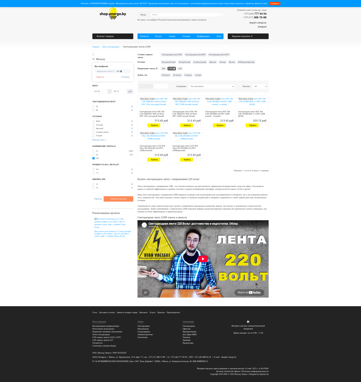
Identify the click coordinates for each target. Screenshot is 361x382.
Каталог (105, 36)
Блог (219, 36)
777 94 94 (255, 13)
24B (163, 68)
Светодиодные (143, 326)
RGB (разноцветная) (246, 62)
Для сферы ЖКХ (190, 334)
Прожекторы (188, 343)
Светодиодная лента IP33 (219, 55)
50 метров (166, 75)
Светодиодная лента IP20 (172, 55)
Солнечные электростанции (104, 346)
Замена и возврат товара (127, 312)
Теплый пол (97, 343)
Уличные (186, 337)
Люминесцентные (145, 334)
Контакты (143, 312)
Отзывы (186, 36)
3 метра (198, 75)
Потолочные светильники (103, 329)
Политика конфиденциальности (255, 371)
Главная (95, 47)
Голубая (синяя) (199, 62)
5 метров (188, 75)
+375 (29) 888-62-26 (202, 357)
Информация (202, 36)
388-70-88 (255, 17)
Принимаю (275, 4)
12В (180, 68)
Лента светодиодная (110, 47)
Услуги (158, 36)
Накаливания (143, 329)
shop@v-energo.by (228, 357)
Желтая (232, 62)
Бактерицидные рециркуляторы (105, 326)
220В (170, 68)
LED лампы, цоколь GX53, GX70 (106, 337)
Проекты (144, 36)
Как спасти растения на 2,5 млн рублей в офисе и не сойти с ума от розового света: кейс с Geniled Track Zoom (112, 233)
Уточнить (125, 77)
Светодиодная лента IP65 (195, 55)
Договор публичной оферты (228, 371)
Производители (173, 312)
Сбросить (100, 77)
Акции (172, 36)
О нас (94, 312)
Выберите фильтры (118, 199)
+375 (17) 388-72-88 (156, 357)
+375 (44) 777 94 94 (178, 357)
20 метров (177, 75)
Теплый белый (184, 62)
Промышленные (189, 332)
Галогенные (142, 337)
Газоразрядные (143, 332)
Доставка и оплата (107, 312)
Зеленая (222, 62)
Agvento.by (264, 374)
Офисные (187, 329)
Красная (212, 62)
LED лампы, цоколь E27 (102, 340)
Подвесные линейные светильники (107, 332)
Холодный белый (168, 62)
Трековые (187, 340)
